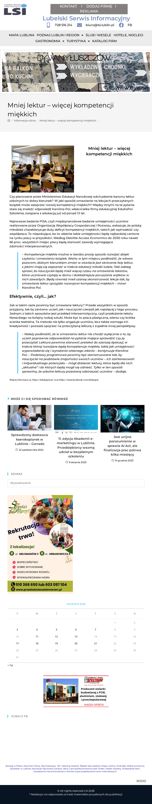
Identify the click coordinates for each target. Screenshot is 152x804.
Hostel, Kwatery (113, 768)
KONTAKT (69, 6)
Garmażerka (75, 768)
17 (17, 643)
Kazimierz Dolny (32, 766)
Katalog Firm (104, 41)
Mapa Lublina (21, 35)
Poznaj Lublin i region (58, 35)
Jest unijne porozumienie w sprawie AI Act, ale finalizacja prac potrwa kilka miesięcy (122, 446)
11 (37, 636)
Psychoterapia (48, 766)
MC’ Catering (63, 766)
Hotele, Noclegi (128, 35)
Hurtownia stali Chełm (93, 768)
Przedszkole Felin (131, 768)
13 (76, 636)
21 (95, 643)
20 (76, 643)
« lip (10, 665)
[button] (6, 72)
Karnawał (37, 768)
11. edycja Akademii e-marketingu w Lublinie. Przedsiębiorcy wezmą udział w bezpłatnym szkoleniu (76, 447)
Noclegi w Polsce (14, 766)
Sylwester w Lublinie (20, 768)
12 (56, 636)
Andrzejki (121, 766)
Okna (65, 768)
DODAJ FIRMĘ (99, 6)
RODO (141, 781)
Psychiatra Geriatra (52, 768)
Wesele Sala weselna (90, 766)
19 (56, 643)
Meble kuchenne (135, 766)
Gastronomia (47, 41)
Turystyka (76, 41)
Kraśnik (75, 766)
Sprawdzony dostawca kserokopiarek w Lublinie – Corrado (29, 439)
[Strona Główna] (9, 120)
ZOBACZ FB (19, 716)
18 (37, 643)
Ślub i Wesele (98, 35)
